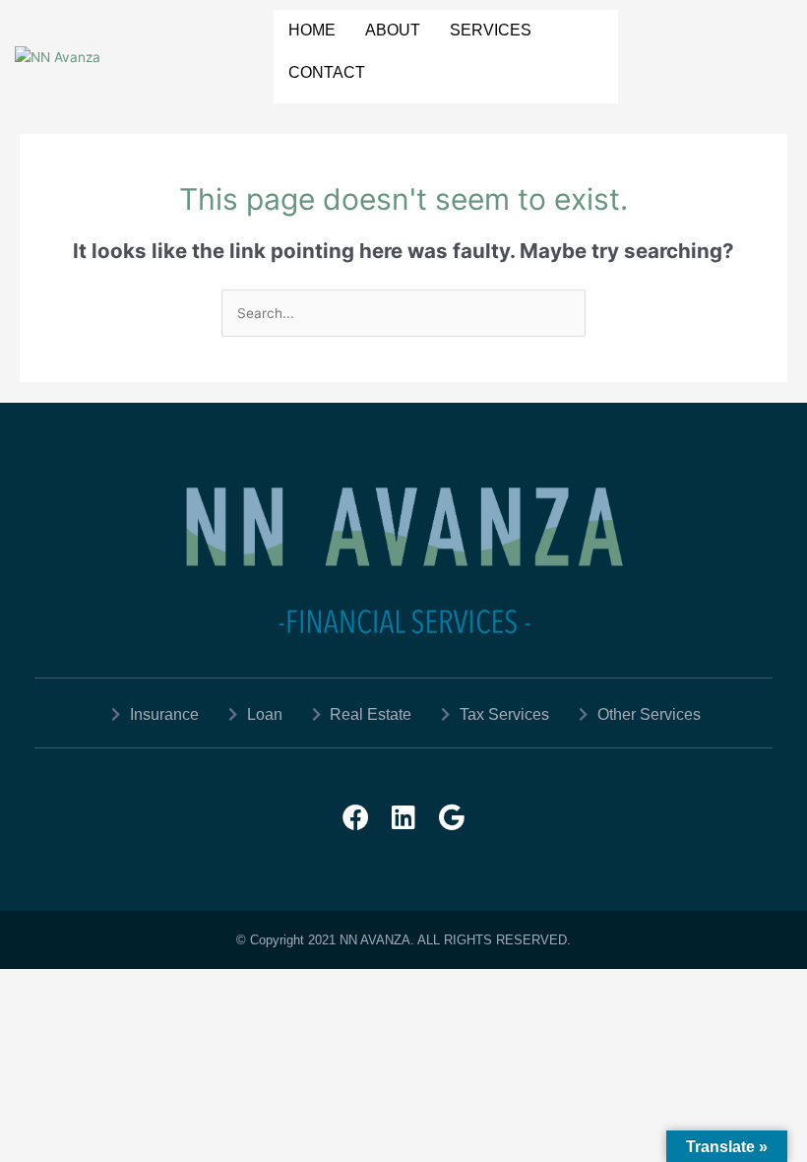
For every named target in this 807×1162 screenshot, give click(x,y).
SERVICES (490, 30)
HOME (312, 30)
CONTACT (326, 72)
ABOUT (392, 30)
